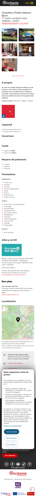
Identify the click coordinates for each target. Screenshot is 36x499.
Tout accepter (11, 432)
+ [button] (4, 307)
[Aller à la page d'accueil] (10, 3)
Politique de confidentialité (12, 426)
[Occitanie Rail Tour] (12, 255)
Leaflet (14, 339)
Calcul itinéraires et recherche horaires (14, 275)
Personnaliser (11, 438)
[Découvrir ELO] (32, 489)
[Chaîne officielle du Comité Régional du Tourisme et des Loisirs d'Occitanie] (18, 464)
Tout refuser (11, 444)
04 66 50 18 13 (12, 369)
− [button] (4, 310)
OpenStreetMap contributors (28, 339)
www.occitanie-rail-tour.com (10, 294)
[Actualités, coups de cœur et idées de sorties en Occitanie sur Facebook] (12, 464)
